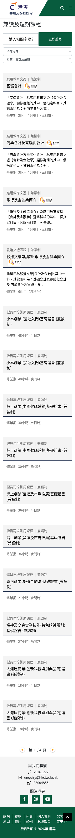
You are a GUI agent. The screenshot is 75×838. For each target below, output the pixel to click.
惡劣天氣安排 (62, 819)
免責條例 (29, 819)
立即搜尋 (55, 38)
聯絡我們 (18, 819)
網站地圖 (6, 819)
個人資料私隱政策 (44, 819)
